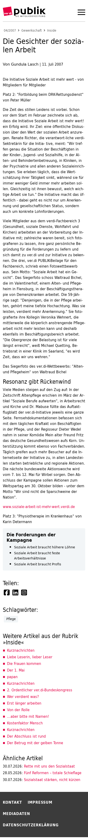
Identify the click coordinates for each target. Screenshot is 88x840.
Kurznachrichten (20, 650)
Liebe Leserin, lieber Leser (29, 657)
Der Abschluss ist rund (26, 736)
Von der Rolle (18, 709)
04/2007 (10, 30)
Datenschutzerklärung (31, 825)
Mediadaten (16, 813)
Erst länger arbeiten (24, 703)
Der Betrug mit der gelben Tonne (35, 742)
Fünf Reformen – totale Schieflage (42, 772)
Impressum (40, 802)
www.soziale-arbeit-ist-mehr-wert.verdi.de (39, 506)
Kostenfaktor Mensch (25, 723)
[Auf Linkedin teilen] (15, 592)
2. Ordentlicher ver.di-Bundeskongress (39, 690)
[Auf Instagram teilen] (24, 592)
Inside (51, 30)
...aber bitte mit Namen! (28, 716)
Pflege (11, 619)
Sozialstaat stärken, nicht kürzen (41, 779)
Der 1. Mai (16, 670)
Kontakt (12, 802)
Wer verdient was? (23, 696)
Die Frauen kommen (24, 663)
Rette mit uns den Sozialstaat (39, 766)
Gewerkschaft (31, 30)
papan (12, 676)
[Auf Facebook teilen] (7, 592)
